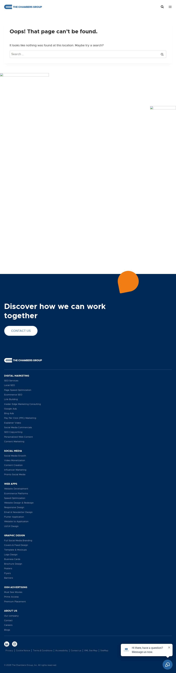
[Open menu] (169, 6)
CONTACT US (21, 331)
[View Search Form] (162, 7)
